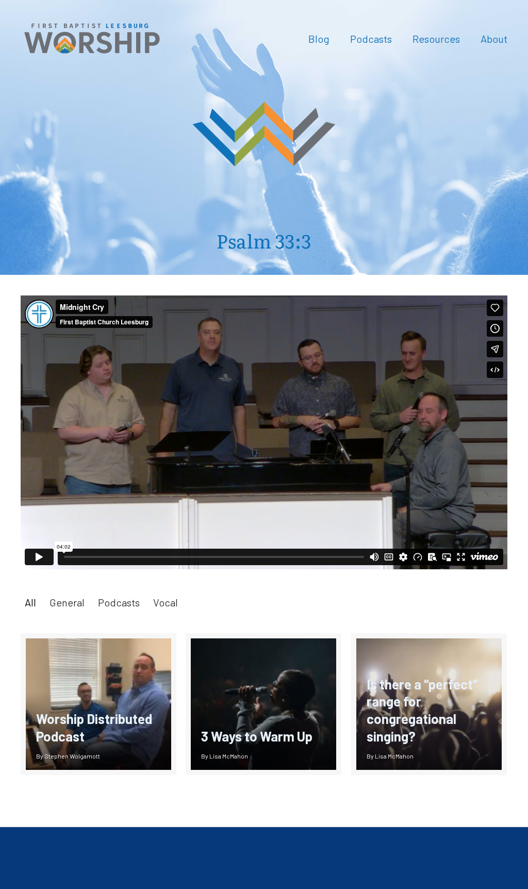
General (67, 602)
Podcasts (119, 602)
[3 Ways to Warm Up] (263, 704)
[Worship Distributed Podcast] (98, 704)
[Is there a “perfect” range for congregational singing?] (429, 704)
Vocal (165, 602)
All (30, 602)
